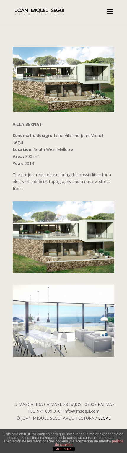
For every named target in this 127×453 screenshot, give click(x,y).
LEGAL (104, 418)
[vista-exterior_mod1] (63, 273)
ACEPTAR (63, 449)
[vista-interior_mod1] (63, 356)
